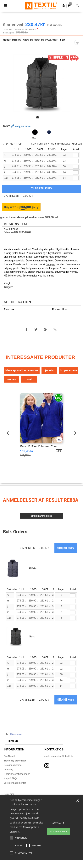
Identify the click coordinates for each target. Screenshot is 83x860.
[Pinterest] (45, 329)
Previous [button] (8, 86)
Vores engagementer (15, 783)
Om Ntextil (9, 756)
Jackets (49, 370)
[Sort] (35, 132)
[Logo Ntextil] (41, 5)
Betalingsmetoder (13, 765)
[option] (41, 83)
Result (7, 39)
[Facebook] (26, 329)
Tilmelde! (13, 740)
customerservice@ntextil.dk (58, 756)
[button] (64, 5)
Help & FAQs (10, 778)
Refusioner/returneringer (17, 774)
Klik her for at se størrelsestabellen (56, 144)
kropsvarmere (68, 370)
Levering (8, 769)
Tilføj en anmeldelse (41, 516)
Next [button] (77, 86)
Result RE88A (11, 229)
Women (11, 379)
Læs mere (14, 831)
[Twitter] (36, 329)
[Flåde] (49, 132)
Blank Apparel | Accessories (21, 370)
